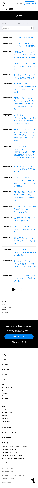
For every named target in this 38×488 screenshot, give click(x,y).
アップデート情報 (6, 307)
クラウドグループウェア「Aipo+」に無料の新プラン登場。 (24, 229)
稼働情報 (4, 309)
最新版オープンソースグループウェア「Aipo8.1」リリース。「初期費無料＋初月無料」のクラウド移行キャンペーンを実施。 (24, 103)
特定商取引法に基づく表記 (9, 471)
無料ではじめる (30, 3)
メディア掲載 (5, 312)
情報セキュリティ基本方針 (9, 475)
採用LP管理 (5, 462)
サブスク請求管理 (19, 459)
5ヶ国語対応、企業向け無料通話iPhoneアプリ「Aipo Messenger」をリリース (25, 209)
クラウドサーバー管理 (8, 455)
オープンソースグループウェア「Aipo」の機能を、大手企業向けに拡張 (25, 169)
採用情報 (4, 478)
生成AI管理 (24, 446)
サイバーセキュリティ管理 (9, 452)
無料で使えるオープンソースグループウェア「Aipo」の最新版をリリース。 (24, 241)
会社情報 (11, 478)
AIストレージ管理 (15, 446)
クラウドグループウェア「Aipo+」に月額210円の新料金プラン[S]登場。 (25, 252)
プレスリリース (6, 304)
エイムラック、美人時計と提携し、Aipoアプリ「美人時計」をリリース (25, 278)
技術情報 (21, 475)
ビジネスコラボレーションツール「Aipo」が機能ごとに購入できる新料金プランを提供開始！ (25, 55)
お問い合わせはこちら (19, 342)
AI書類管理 (5, 446)
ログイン (19, 3)
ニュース (4, 302)
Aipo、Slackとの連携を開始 (23, 37)
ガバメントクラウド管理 (9, 449)
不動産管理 (19, 455)
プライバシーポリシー (8, 468)
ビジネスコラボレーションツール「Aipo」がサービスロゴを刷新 (25, 66)
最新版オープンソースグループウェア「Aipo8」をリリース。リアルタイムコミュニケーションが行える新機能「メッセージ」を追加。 (25, 135)
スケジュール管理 (7, 459)
